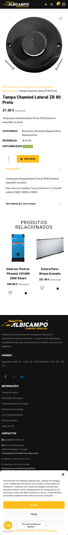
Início (5, 87)
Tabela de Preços (10, 392)
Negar (34, 514)
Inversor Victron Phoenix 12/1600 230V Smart (18, 273)
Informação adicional (21, 204)
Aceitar (34, 505)
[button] (63, 474)
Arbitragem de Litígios (12, 398)
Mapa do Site (8, 426)
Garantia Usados (10, 420)
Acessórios (16, 87)
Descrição (13, 168)
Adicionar (29, 159)
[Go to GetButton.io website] (8, 532)
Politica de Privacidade (46, 530)
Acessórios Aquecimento (47, 131)
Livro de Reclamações (12, 415)
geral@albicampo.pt (14, 440)
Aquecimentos (32, 87)
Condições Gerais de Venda (15, 403)
